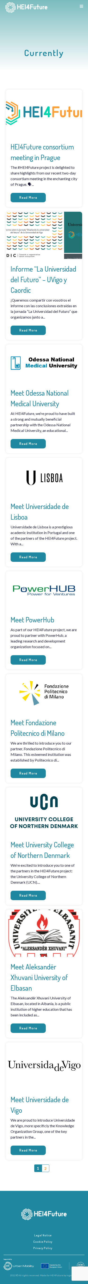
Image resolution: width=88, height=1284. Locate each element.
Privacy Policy (42, 1248)
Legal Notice (43, 1235)
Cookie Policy (42, 1241)
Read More (28, 197)
